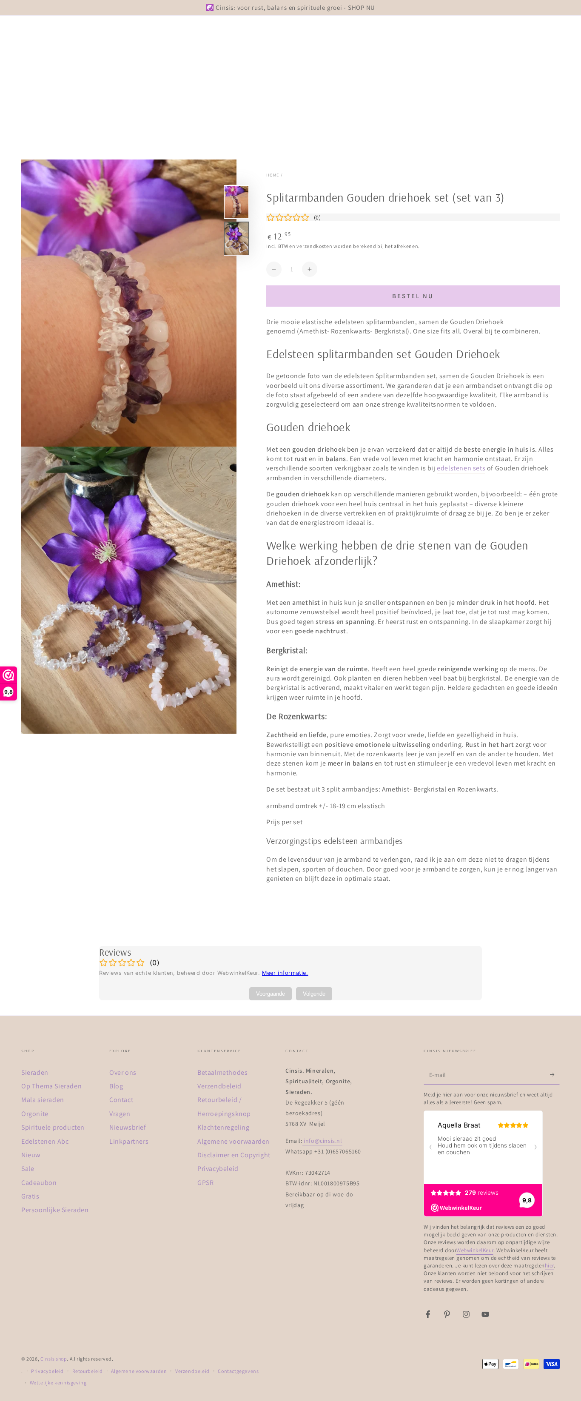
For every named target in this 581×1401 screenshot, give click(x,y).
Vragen (120, 1113)
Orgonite (34, 1113)
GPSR (205, 1182)
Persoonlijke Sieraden (55, 1209)
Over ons (123, 1072)
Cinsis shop (53, 1358)
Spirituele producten (53, 1127)
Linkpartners (128, 1141)
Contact (121, 1099)
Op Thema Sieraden (51, 1086)
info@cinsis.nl (322, 1141)
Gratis (30, 1196)
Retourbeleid (87, 1371)
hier (549, 1265)
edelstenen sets (461, 468)
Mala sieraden (42, 1099)
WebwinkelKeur (474, 1250)
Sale (27, 1168)
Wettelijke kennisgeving (58, 1382)
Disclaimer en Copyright (234, 1154)
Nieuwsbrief (127, 1127)
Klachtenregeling (223, 1127)
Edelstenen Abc (44, 1141)
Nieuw (30, 1154)
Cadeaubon (39, 1182)
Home (272, 175)
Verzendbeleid (219, 1086)
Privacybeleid (218, 1168)
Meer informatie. (285, 973)
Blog (116, 1086)
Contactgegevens (238, 1371)
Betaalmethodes (222, 1072)
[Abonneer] (555, 1074)
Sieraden (34, 1072)
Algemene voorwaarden (233, 1141)
